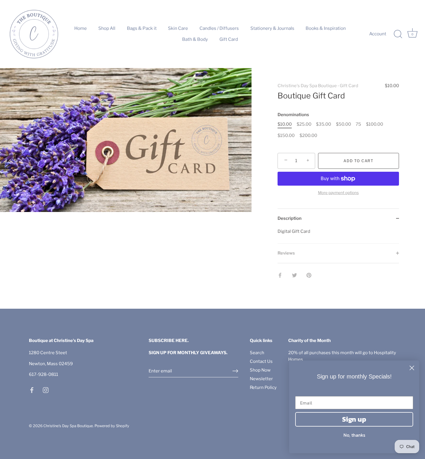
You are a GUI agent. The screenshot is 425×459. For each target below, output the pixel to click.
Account (377, 33)
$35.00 (323, 124)
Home (80, 28)
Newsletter (261, 378)
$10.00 (285, 124)
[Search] (397, 34)
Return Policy (263, 387)
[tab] (338, 236)
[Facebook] (32, 389)
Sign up (354, 419)
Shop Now (260, 370)
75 (358, 124)
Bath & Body (195, 39)
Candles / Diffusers (219, 28)
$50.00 (343, 124)
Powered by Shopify (112, 426)
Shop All (106, 28)
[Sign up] (235, 371)
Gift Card (228, 39)
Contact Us (261, 361)
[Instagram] (46, 389)
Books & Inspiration (326, 28)
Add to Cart (358, 160)
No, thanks (354, 434)
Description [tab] (290, 218)
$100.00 (374, 124)
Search (257, 352)
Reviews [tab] (286, 253)
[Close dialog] (412, 368)
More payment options (338, 192)
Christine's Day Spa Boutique (307, 85)
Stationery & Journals (272, 28)
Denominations (293, 114)
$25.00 (304, 124)
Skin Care (178, 28)
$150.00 (286, 135)
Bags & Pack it (142, 28)
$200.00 (308, 135)
